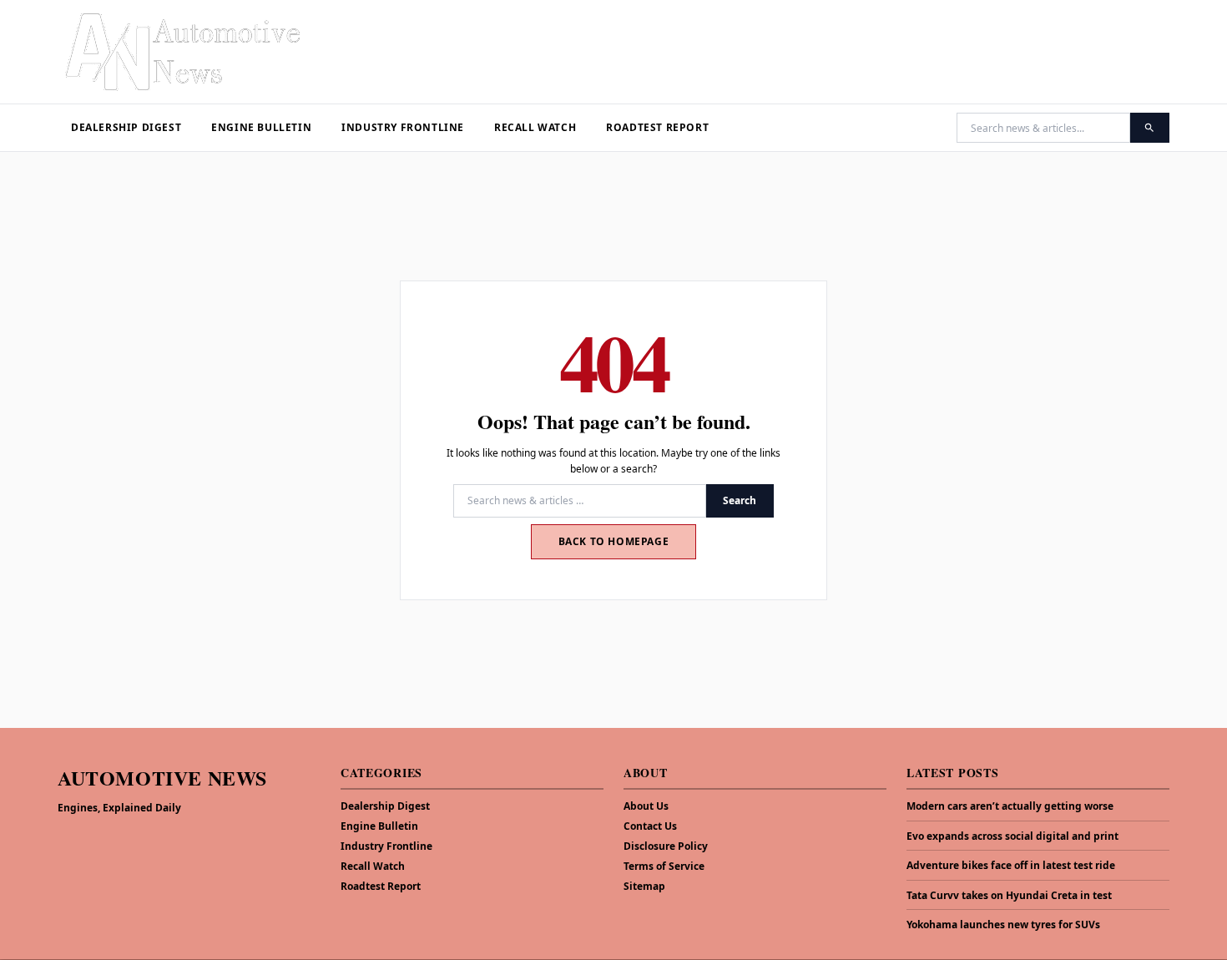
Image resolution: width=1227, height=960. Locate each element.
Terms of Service (664, 866)
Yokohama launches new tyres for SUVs (1003, 925)
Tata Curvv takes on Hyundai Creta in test (1009, 895)
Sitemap (644, 886)
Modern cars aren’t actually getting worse (1009, 806)
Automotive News (162, 777)
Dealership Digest (126, 127)
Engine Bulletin (261, 127)
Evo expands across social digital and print (1012, 836)
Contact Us (650, 826)
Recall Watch (535, 127)
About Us (646, 806)
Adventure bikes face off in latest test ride (1010, 865)
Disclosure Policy (666, 846)
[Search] (1149, 128)
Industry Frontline (402, 127)
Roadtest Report (657, 127)
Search (739, 500)
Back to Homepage (613, 541)
